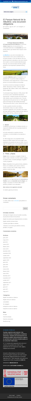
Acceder (5, 314)
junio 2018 (5, 264)
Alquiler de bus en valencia (9, 299)
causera (7, 26)
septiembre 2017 (7, 282)
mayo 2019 (5, 240)
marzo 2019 (6, 244)
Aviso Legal (12, 395)
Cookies (18, 395)
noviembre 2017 (7, 278)
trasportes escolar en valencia (10, 308)
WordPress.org (6, 321)
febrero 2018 (6, 271)
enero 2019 (5, 249)
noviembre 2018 (7, 253)
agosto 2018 (6, 260)
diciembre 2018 (6, 251)
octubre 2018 (6, 255)
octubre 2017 (6, 280)
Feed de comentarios (8, 319)
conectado (16, 200)
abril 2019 (5, 242)
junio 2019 (5, 237)
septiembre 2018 (7, 257)
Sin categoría (20, 26)
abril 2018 (5, 266)
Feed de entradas (7, 316)
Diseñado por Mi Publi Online (14, 397)
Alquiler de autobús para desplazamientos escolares (15, 219)
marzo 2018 (6, 269)
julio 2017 (5, 287)
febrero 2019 (6, 246)
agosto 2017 (6, 284)
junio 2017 (5, 289)
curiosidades (6, 302)
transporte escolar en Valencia (10, 306)
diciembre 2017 (6, 275)
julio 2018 (5, 262)
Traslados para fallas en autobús (10, 223)
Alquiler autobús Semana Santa (10, 221)
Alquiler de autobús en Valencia (10, 297)
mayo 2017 (5, 291)
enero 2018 (5, 273)
